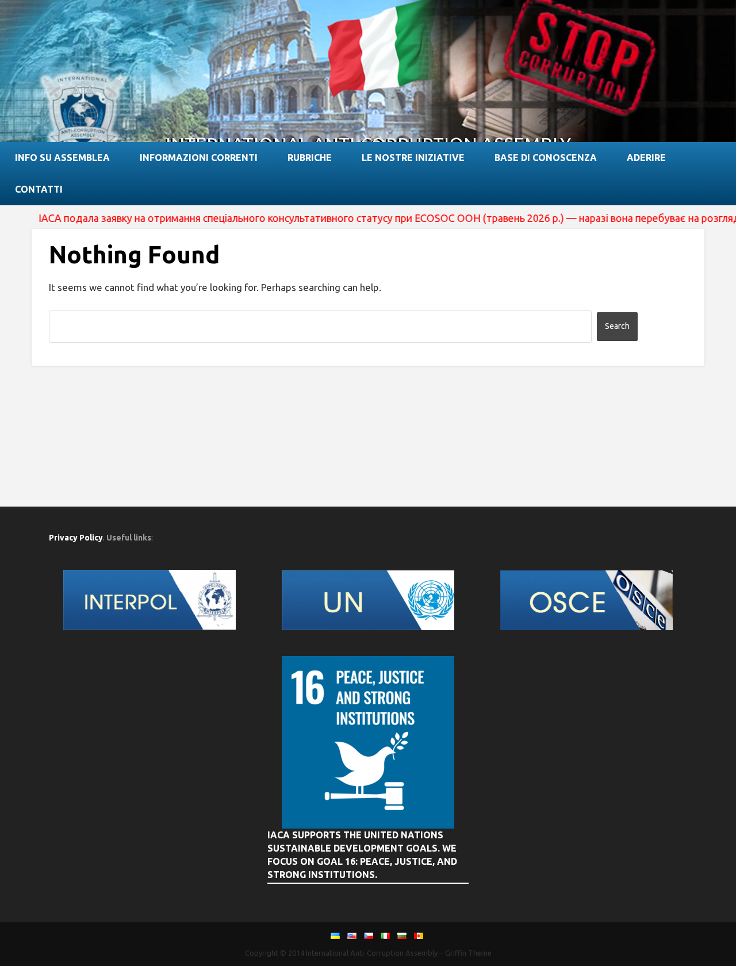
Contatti (39, 189)
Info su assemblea (62, 157)
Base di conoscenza (545, 157)
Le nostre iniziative (413, 157)
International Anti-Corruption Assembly (372, 953)
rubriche (310, 157)
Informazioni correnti (199, 157)
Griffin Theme (468, 953)
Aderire (646, 157)
